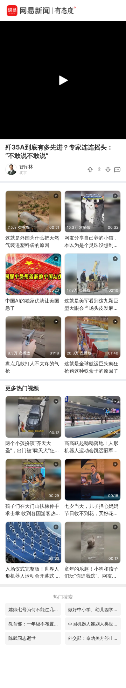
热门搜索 (63, 597)
